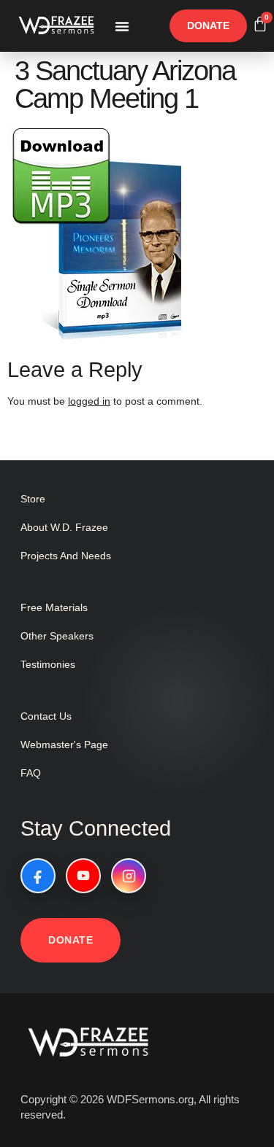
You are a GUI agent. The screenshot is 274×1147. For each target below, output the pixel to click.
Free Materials (54, 607)
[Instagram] (128, 875)
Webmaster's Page (64, 744)
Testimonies (47, 664)
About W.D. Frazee (64, 527)
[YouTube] (83, 875)
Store (32, 499)
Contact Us (46, 716)
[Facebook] (38, 875)
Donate (70, 940)
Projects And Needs (65, 555)
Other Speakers (57, 636)
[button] (122, 26)
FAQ (30, 773)
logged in (89, 401)
